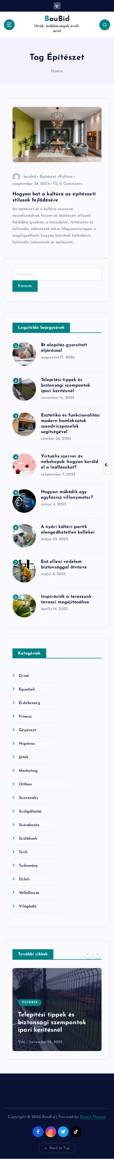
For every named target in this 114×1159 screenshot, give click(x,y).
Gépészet (27, 730)
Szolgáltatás (30, 811)
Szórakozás (29, 825)
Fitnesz (25, 717)
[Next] (97, 954)
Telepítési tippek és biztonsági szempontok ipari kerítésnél (65, 385)
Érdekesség (29, 703)
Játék (23, 757)
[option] (58, 1009)
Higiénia (27, 744)
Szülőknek (28, 839)
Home (57, 71)
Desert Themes (93, 1117)
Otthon (25, 784)
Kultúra (66, 177)
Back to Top (60, 1148)
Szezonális (28, 798)
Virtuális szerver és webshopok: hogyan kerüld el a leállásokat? (69, 462)
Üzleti (24, 879)
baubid (30, 177)
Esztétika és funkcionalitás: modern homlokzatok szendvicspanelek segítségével (53, 1015)
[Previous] (88, 954)
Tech (23, 852)
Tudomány (28, 866)
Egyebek (27, 689)
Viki (22, 1042)
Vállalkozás (29, 893)
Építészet (48, 177)
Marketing (28, 771)
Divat (24, 676)
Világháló (28, 906)
